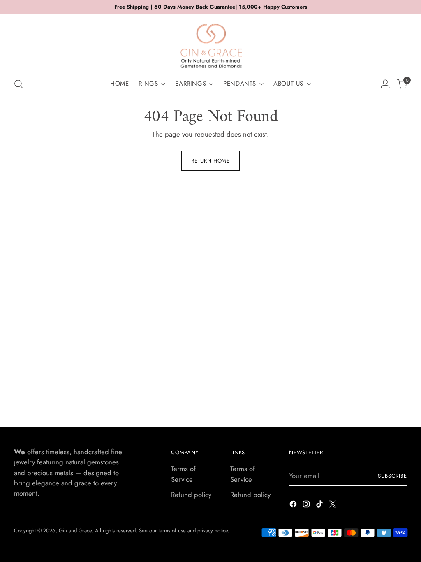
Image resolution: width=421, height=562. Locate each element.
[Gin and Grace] (210, 43)
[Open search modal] (18, 84)
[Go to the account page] (385, 84)
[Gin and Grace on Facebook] (294, 505)
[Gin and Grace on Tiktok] (320, 505)
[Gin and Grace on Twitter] (333, 505)
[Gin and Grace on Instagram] (307, 505)
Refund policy (191, 494)
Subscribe (392, 476)
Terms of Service (183, 474)
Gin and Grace (75, 530)
